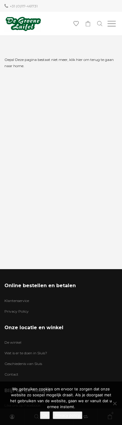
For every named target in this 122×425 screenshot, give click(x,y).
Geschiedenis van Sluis (23, 363)
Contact (11, 374)
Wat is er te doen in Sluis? (25, 353)
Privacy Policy (16, 311)
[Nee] (115, 403)
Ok (44, 415)
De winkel (12, 342)
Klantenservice (16, 300)
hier (79, 59)
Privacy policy (67, 415)
